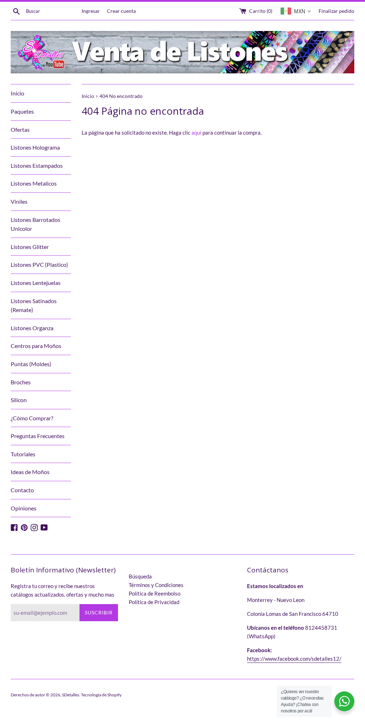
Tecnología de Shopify (101, 694)
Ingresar (91, 11)
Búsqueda (140, 576)
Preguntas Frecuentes (38, 435)
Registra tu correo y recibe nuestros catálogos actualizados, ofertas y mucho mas (62, 590)
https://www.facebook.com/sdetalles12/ (294, 658)
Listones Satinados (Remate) (34, 305)
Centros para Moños (36, 345)
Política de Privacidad (154, 602)
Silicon (19, 399)
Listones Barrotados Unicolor (35, 224)
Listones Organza (32, 327)
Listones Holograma (35, 147)
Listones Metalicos (34, 183)
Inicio (17, 93)
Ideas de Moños (30, 471)
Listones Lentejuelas (36, 282)
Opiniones (23, 508)
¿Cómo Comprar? (32, 418)
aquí (196, 132)
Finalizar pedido (336, 11)
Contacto (22, 490)
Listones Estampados (37, 165)
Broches (21, 382)
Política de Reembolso (154, 593)
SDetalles (70, 694)
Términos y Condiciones (156, 585)
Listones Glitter (30, 246)
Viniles (19, 201)
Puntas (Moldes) (31, 363)
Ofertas (20, 129)
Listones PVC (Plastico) (39, 264)
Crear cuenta (121, 11)
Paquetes (22, 111)
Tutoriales (23, 454)
